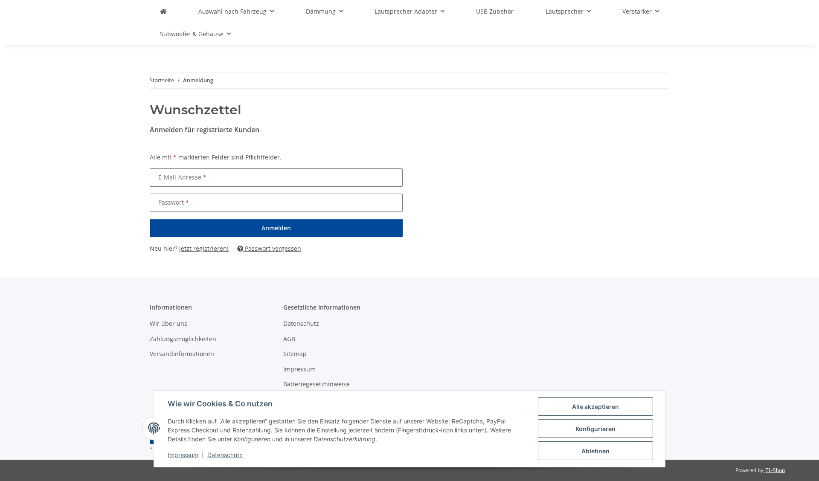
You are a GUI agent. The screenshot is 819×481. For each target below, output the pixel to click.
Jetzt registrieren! (204, 248)
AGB (289, 339)
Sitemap (295, 354)
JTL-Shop (774, 470)
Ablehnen (595, 451)
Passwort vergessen (272, 248)
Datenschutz (225, 454)
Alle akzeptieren (595, 406)
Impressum (183, 454)
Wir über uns (168, 323)
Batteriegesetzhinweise (316, 384)
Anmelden (276, 228)
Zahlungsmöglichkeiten (183, 339)
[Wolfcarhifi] (163, 11)
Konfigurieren (595, 428)
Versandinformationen (182, 354)
